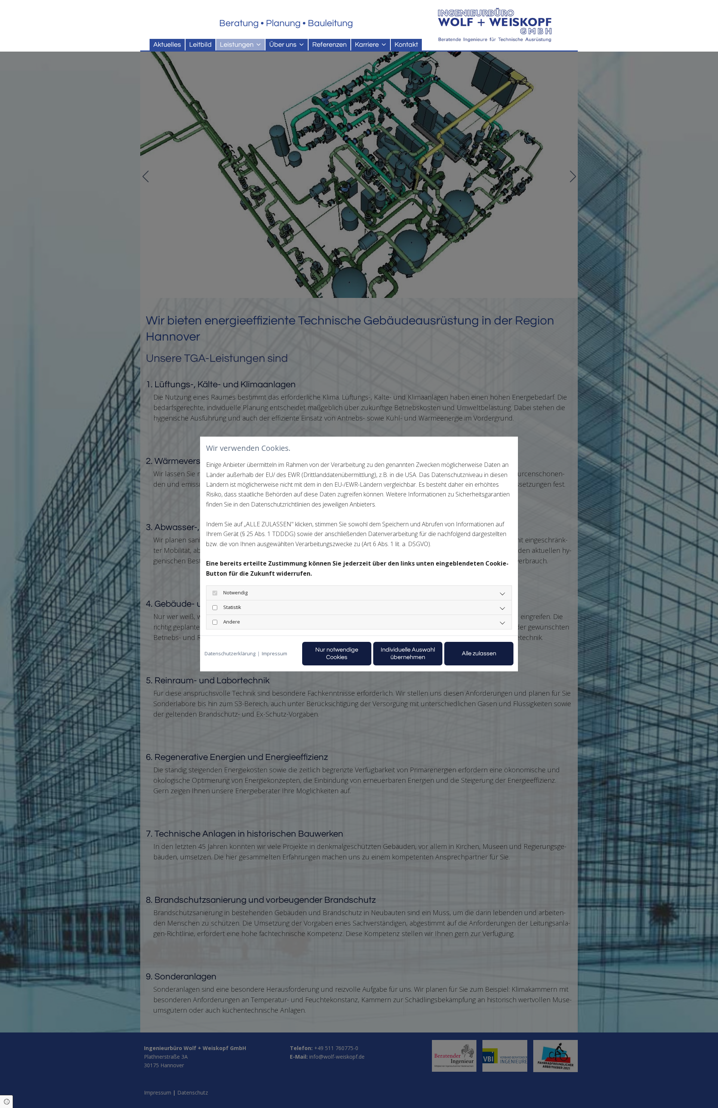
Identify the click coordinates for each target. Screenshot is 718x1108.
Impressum (274, 653)
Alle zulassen (479, 653)
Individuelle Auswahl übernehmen (408, 653)
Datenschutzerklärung (230, 653)
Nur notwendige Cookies (336, 653)
